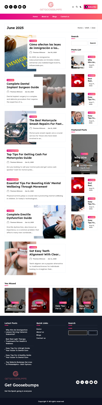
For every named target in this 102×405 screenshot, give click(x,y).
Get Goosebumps (22, 384)
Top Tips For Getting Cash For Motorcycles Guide (27, 156)
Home (35, 17)
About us (45, 17)
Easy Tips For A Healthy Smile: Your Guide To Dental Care (18, 356)
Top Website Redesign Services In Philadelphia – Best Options (19, 363)
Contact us (65, 17)
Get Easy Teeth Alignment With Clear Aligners (44, 254)
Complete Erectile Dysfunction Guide (19, 216)
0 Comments (85, 170)
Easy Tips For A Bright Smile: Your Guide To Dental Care (18, 349)
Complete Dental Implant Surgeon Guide (23, 85)
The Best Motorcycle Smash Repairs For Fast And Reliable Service (45, 124)
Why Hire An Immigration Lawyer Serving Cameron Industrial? (17, 332)
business (33, 41)
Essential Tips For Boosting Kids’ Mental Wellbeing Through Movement (34, 184)
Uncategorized (13, 150)
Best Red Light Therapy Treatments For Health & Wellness (16, 341)
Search (74, 36)
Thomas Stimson (39, 52)
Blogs (54, 17)
